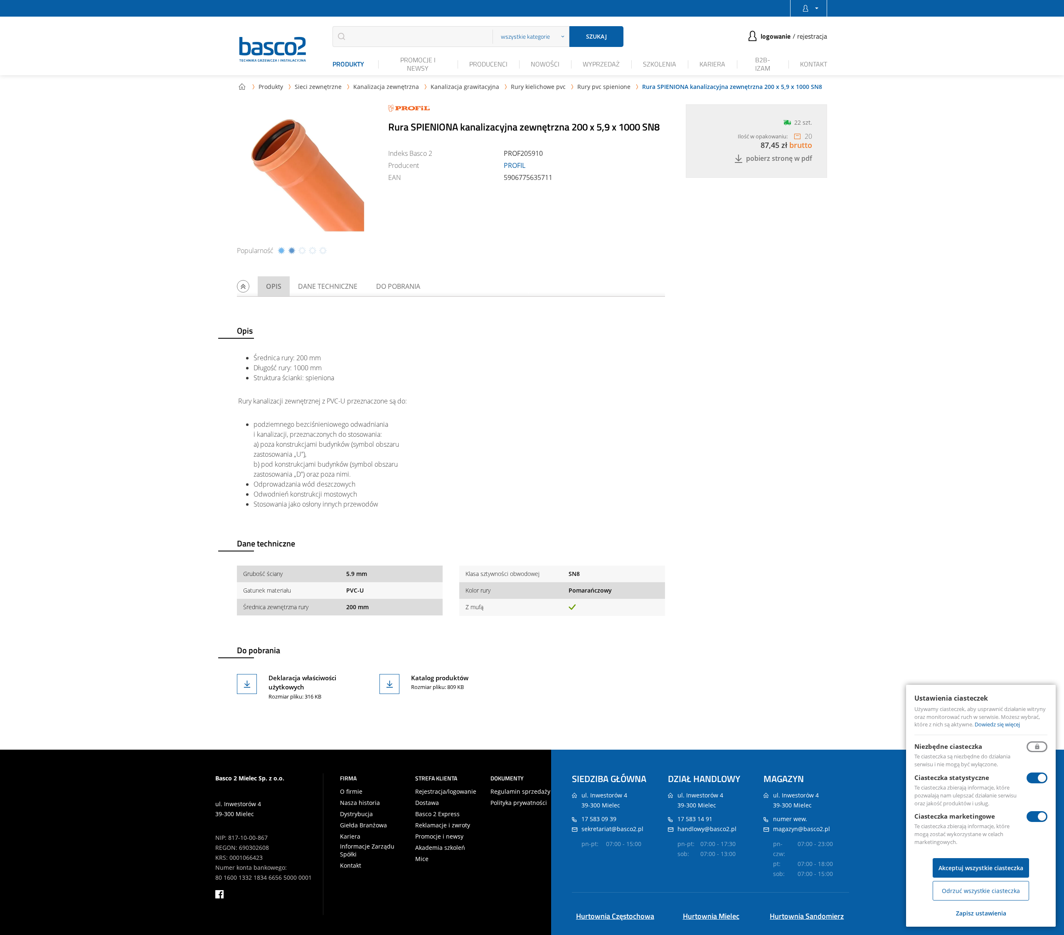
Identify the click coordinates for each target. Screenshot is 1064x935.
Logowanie (776, 36)
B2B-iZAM (762, 64)
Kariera (712, 64)
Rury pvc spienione (604, 87)
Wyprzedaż (601, 64)
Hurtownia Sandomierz (807, 916)
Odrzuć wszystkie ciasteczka (981, 891)
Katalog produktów (439, 678)
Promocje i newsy (418, 64)
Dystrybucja (356, 814)
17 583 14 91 (694, 819)
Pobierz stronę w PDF (779, 158)
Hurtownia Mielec (711, 916)
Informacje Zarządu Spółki (367, 850)
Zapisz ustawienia (981, 913)
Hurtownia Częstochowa (615, 916)
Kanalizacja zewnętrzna (386, 87)
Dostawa (427, 803)
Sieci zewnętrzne (318, 87)
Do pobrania (398, 286)
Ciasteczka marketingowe (954, 816)
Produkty (348, 64)
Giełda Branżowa (363, 825)
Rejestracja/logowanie (445, 791)
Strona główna (242, 86)
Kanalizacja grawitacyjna (465, 87)
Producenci (488, 64)
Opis (273, 286)
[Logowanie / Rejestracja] (808, 8)
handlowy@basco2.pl (706, 829)
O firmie (351, 791)
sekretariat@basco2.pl (612, 829)
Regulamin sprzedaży (520, 791)
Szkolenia (659, 64)
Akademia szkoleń (440, 847)
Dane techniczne (327, 286)
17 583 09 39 (598, 819)
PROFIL (514, 165)
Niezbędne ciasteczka (948, 746)
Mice (422, 859)
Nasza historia (360, 803)
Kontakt (813, 64)
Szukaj (596, 36)
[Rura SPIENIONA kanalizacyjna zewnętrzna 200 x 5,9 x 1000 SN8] (307, 175)
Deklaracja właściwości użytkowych (302, 682)
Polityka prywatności (518, 803)
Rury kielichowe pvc (538, 87)
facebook (219, 894)
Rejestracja (812, 36)
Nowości (545, 64)
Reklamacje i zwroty (442, 825)
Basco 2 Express (437, 814)
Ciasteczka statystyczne (951, 777)
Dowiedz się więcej (997, 724)
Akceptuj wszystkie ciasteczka (980, 868)
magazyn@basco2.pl (801, 829)
